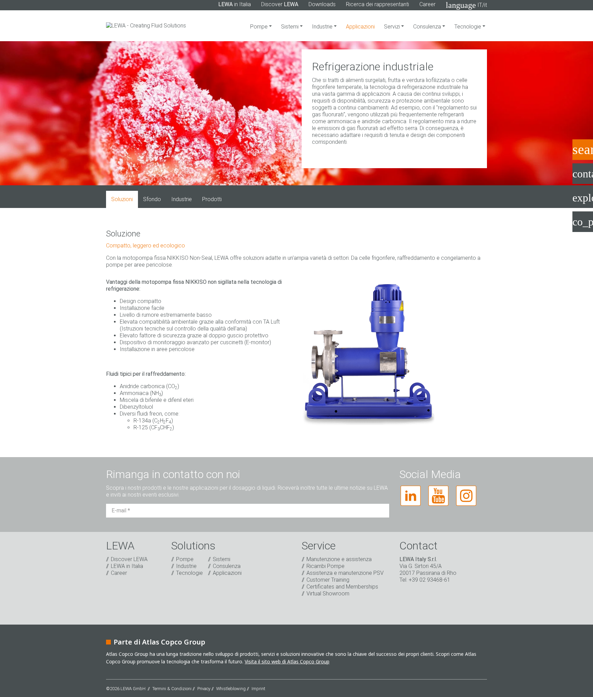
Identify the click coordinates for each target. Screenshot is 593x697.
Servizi (392, 26)
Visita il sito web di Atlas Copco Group (287, 661)
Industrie (323, 26)
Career (427, 4)
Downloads (322, 4)
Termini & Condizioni (171, 688)
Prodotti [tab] (212, 199)
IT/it (466, 5)
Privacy (203, 688)
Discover (279, 4)
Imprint (258, 688)
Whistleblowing (231, 688)
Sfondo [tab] (152, 199)
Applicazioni (360, 26)
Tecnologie (468, 26)
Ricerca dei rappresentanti (377, 4)
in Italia (234, 4)
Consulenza (427, 26)
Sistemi (290, 26)
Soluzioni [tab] (122, 199)
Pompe (259, 26)
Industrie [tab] (181, 199)
